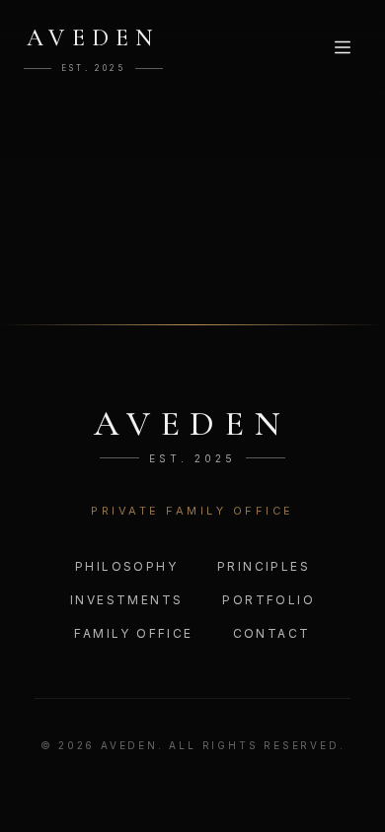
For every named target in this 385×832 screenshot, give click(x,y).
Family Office (133, 633)
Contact (272, 633)
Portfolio (268, 599)
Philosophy (126, 566)
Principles (263, 566)
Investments (126, 599)
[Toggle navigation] (342, 47)
